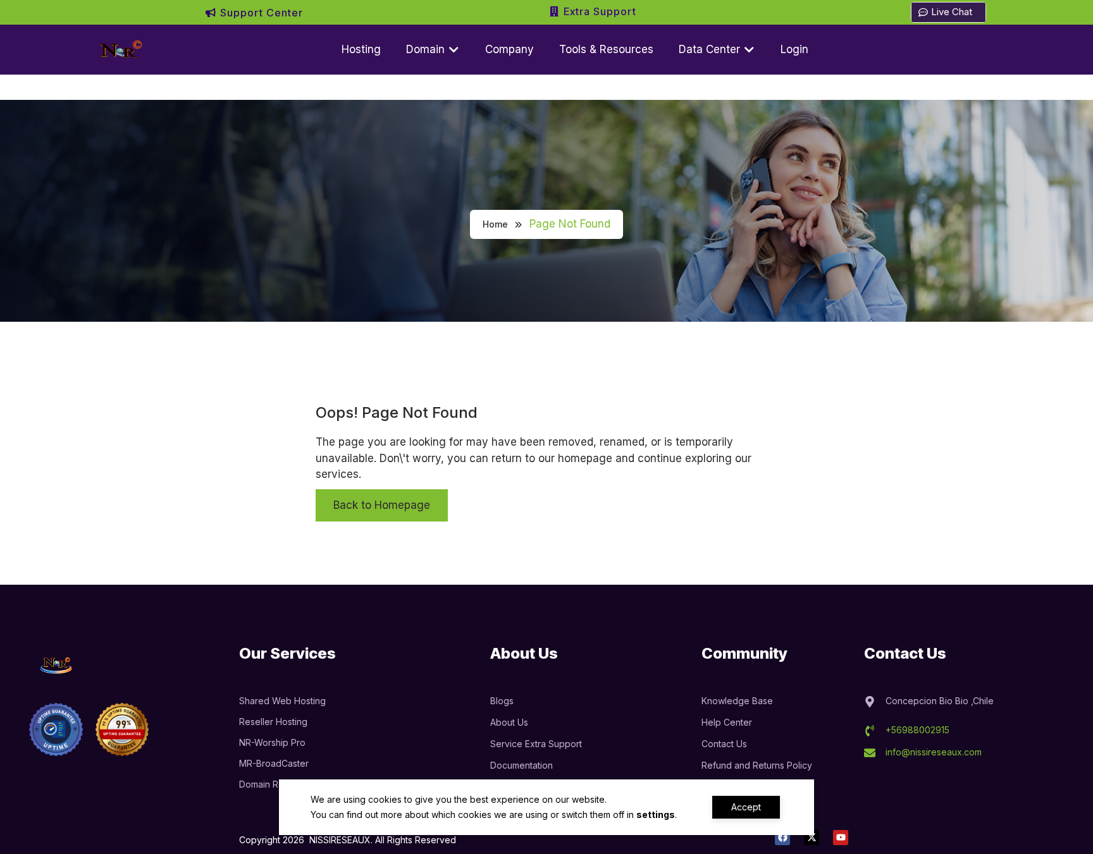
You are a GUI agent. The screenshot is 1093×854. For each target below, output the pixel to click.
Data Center (711, 49)
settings (655, 814)
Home (495, 224)
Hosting (361, 49)
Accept (746, 807)
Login (794, 49)
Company (509, 49)
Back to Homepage (381, 505)
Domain (427, 49)
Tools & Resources (606, 49)
